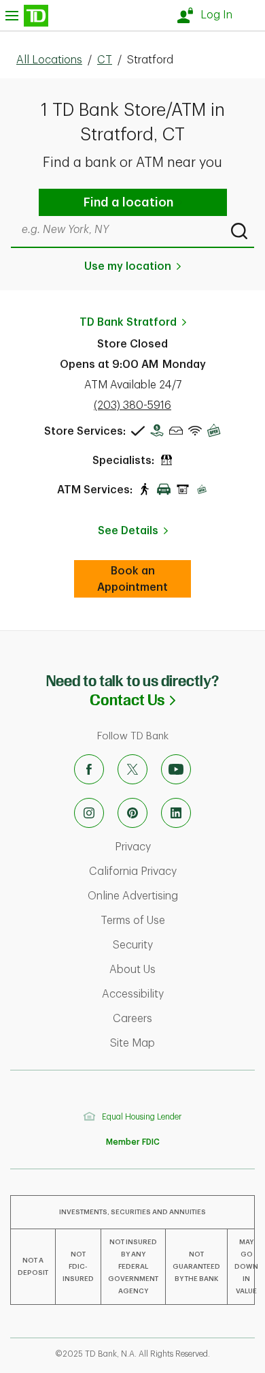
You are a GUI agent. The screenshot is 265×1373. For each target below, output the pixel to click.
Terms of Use (179, 920)
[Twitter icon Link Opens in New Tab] (132, 769)
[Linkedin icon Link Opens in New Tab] (176, 813)
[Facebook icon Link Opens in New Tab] (89, 769)
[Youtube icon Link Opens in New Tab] (176, 769)
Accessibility (180, 994)
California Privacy (173, 871)
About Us (183, 969)
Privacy (186, 847)
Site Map (184, 1043)
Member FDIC (133, 1142)
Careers (185, 1018)
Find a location (128, 202)
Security (185, 945)
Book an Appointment (144, 579)
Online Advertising (173, 896)
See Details (128, 530)
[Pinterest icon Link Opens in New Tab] (132, 813)
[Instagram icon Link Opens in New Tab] (89, 813)
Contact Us (177, 700)
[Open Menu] (26, 15)
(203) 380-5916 (132, 405)
